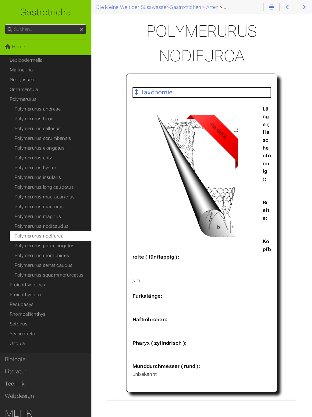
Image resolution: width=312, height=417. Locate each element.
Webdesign (19, 396)
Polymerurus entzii (34, 158)
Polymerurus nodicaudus (42, 226)
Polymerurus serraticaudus (44, 265)
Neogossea (22, 79)
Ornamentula (24, 89)
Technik (15, 384)
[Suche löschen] (81, 29)
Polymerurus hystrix (36, 167)
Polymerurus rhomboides (42, 255)
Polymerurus (23, 99)
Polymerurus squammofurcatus (49, 275)
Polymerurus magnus (38, 216)
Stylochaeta (22, 333)
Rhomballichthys (27, 314)
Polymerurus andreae (38, 109)
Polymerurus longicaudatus (44, 187)
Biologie (15, 359)
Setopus (19, 324)
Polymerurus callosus (38, 128)
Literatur (15, 371)
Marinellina (21, 70)
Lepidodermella (26, 60)
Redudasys (22, 304)
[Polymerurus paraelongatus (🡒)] (304, 7)
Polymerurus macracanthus (45, 197)
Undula (17, 343)
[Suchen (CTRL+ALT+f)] (10, 29)
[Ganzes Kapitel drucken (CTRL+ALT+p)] (271, 7)
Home (18, 46)
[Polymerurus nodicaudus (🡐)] (287, 7)
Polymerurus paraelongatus (45, 245)
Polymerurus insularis (38, 177)
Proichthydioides (27, 285)
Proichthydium (25, 294)
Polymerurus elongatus (40, 148)
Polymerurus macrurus (39, 206)
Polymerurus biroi (33, 118)
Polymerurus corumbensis (43, 138)
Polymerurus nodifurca (39, 236)
